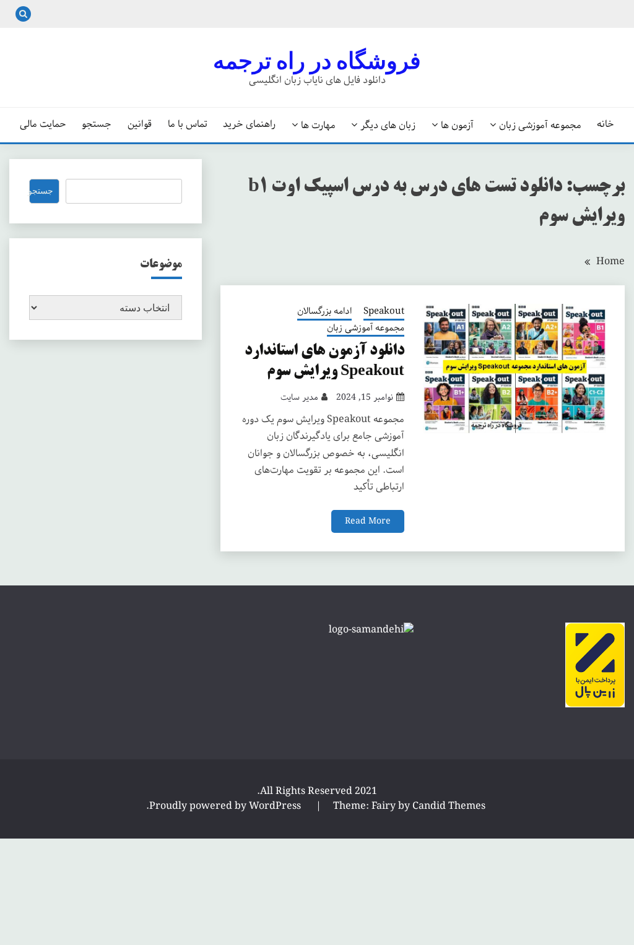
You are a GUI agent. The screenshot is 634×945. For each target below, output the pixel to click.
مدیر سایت (299, 397)
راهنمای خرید (249, 124)
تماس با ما (187, 124)
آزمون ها (457, 125)
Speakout (383, 311)
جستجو (96, 124)
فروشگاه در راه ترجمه (317, 61)
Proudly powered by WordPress (226, 806)
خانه (605, 124)
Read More (368, 521)
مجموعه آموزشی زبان (540, 125)
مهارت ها (318, 125)
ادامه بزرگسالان (324, 311)
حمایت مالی (43, 124)
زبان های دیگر (387, 125)
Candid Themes (448, 806)
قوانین (140, 124)
